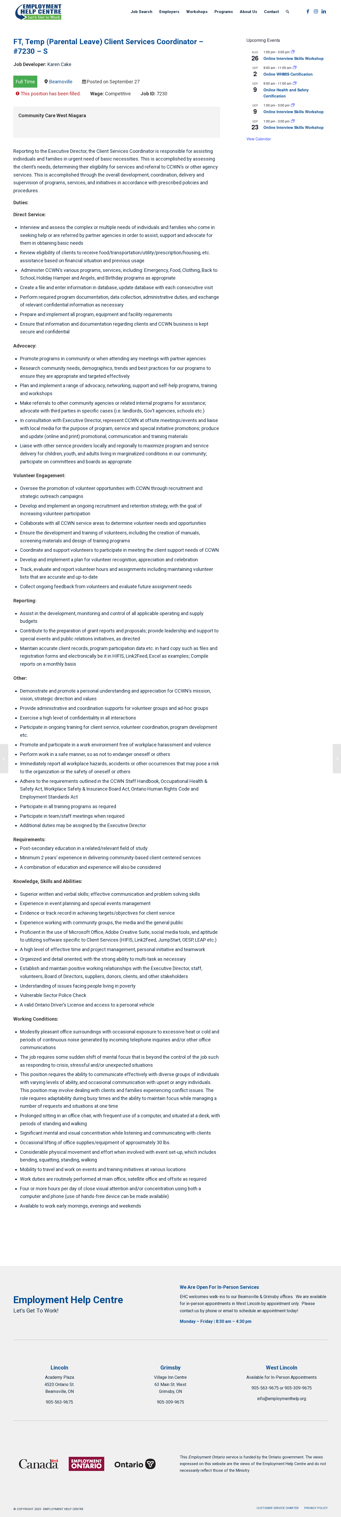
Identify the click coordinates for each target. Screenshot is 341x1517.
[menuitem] (141, 11)
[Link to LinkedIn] (324, 11)
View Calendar (258, 138)
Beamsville (60, 81)
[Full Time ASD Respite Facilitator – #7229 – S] (4, 758)
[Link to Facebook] (308, 11)
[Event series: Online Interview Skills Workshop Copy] (293, 52)
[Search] (287, 11)
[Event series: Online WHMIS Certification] (295, 67)
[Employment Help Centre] (38, 11)
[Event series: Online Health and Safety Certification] (295, 83)
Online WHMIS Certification (288, 74)
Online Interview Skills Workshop (293, 58)
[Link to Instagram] (316, 11)
